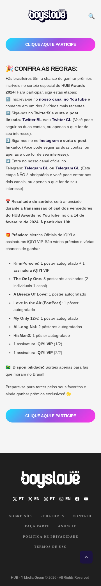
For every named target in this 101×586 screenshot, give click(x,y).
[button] (9, 16)
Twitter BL (32, 119)
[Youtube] (86, 499)
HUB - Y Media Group (27, 578)
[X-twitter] (18, 499)
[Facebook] (77, 499)
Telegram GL (68, 168)
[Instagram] (49, 499)
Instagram (49, 140)
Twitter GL (62, 119)
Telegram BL (36, 168)
